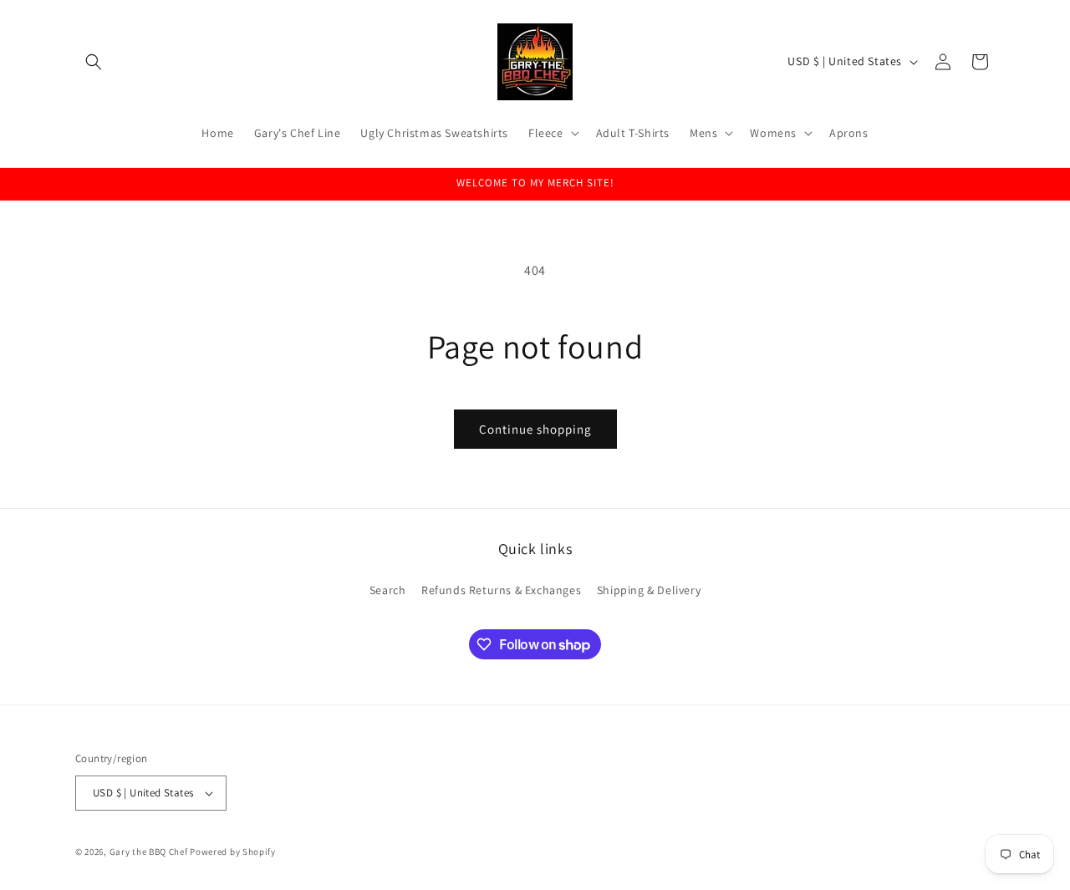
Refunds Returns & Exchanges (501, 589)
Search (387, 589)
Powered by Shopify (233, 851)
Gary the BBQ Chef (149, 851)
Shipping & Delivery (649, 589)
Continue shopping (535, 429)
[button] (93, 61)
